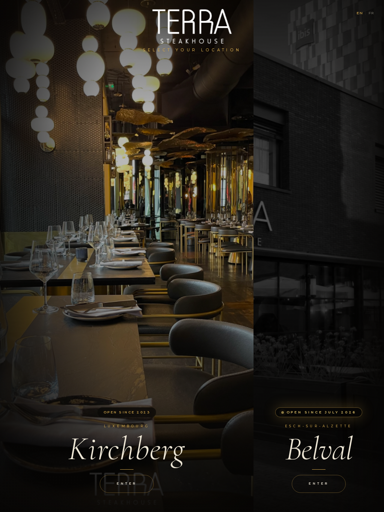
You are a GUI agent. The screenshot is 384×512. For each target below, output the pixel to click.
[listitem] (127, 256)
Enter (126, 483)
